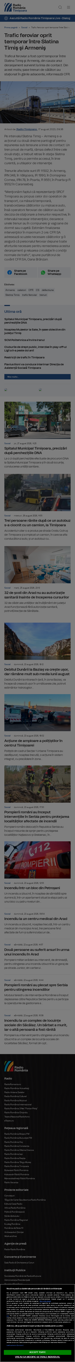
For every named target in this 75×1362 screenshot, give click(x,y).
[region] (37, 1323)
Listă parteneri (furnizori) (15, 1345)
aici (8, 1316)
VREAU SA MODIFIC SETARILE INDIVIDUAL (37, 1357)
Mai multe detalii (45, 1301)
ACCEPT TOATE (37, 1352)
